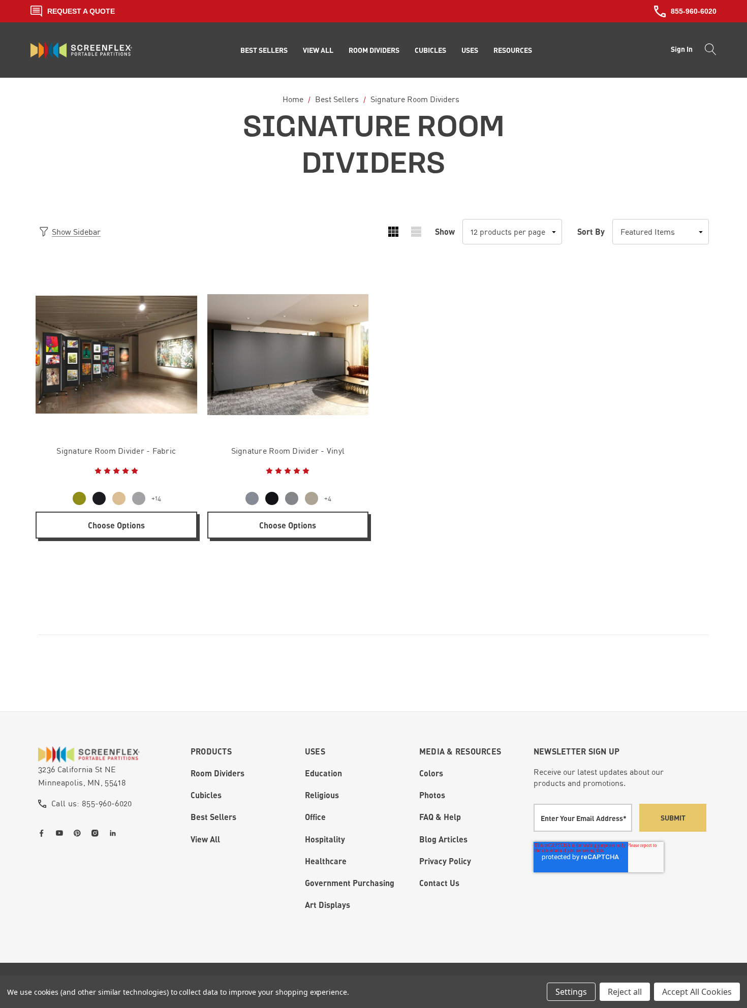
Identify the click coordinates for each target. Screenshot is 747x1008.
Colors (431, 773)
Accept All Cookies (697, 991)
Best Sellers (213, 817)
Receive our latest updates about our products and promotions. (599, 777)
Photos (432, 795)
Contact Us (439, 883)
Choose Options (116, 525)
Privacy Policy (445, 861)
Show (445, 231)
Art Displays (327, 904)
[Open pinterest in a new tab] (79, 833)
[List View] (415, 231)
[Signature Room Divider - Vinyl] (288, 354)
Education (323, 773)
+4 (327, 498)
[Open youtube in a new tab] (61, 833)
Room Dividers (217, 773)
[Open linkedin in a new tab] (114, 833)
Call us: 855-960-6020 (91, 803)
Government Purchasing (349, 883)
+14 (156, 498)
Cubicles (206, 795)
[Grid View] (393, 231)
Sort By (591, 231)
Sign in (682, 49)
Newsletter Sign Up (577, 751)
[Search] (708, 50)
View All (205, 839)
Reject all (625, 991)
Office (315, 817)
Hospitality (325, 839)
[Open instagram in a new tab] (97, 833)
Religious (322, 795)
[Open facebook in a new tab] (43, 833)
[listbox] (660, 231)
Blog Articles (443, 839)
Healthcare (326, 861)
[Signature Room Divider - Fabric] (116, 354)
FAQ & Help (440, 817)
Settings (571, 991)
